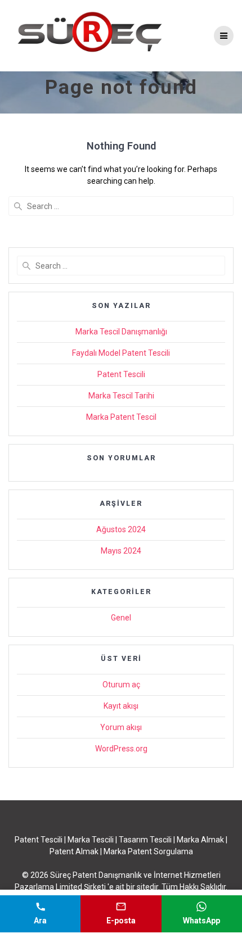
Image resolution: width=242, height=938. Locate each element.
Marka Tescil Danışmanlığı (121, 331)
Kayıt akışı (121, 705)
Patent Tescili (121, 374)
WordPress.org (121, 748)
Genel (121, 617)
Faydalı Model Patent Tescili (121, 352)
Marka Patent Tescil (121, 417)
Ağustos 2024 (121, 529)
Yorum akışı (121, 727)
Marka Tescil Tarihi (121, 395)
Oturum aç (121, 684)
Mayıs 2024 (121, 550)
